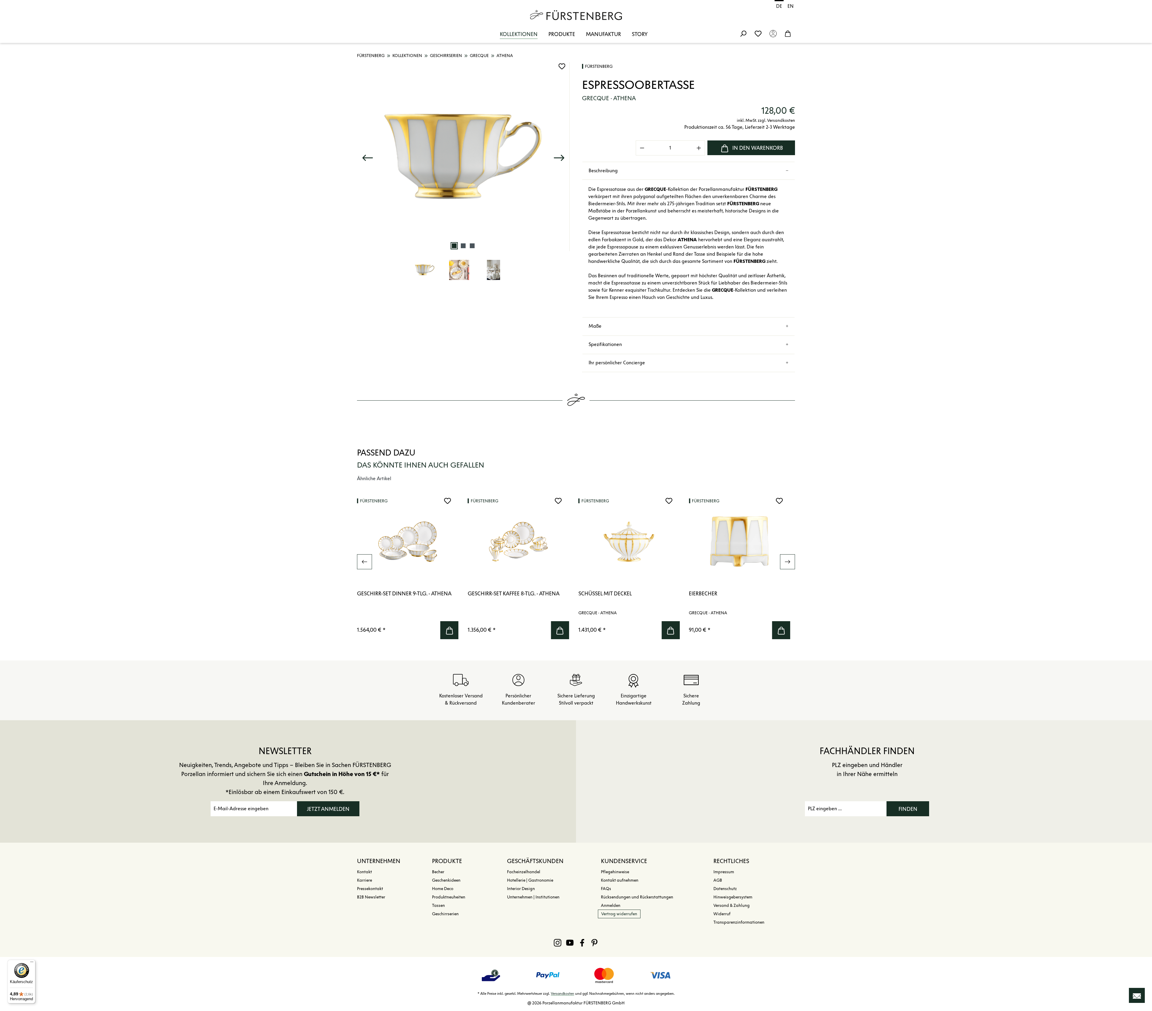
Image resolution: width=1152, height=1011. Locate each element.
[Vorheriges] (367, 156)
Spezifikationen (605, 344)
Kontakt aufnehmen (619, 880)
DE (779, 6)
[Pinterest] (594, 942)
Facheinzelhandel (523, 871)
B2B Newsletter (371, 897)
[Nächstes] (558, 156)
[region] (463, 175)
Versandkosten (562, 993)
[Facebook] (582, 942)
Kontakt (364, 871)
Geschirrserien (445, 913)
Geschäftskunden (535, 861)
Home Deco (442, 888)
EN (791, 6)
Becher (438, 871)
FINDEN (907, 809)
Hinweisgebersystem (732, 897)
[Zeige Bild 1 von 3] (454, 245)
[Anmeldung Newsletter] (1137, 995)
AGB (717, 880)
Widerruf (721, 913)
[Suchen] (743, 33)
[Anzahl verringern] (642, 147)
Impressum (723, 871)
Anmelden (610, 905)
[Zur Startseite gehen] (576, 15)
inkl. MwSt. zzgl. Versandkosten (766, 120)
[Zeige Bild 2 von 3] (463, 245)
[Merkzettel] (758, 33)
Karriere (364, 880)
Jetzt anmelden (328, 809)
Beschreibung (603, 170)
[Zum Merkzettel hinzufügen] (562, 66)
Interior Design (521, 888)
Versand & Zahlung (731, 905)
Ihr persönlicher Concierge (617, 363)
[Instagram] (557, 942)
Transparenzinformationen (738, 922)
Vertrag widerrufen (619, 913)
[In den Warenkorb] (449, 630)
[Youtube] (570, 942)
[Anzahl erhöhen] (699, 147)
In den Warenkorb (757, 148)
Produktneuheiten (448, 897)
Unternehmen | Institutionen (533, 897)
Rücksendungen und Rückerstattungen (637, 897)
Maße (595, 326)
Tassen (438, 905)
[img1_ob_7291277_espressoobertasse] (463, 157)
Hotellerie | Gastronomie (530, 880)
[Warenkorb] (788, 33)
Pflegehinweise (615, 871)
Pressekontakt (370, 888)
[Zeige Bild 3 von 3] (472, 245)
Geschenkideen (446, 880)
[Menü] (31, 963)
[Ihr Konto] (773, 33)
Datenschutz (725, 888)
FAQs (606, 888)
